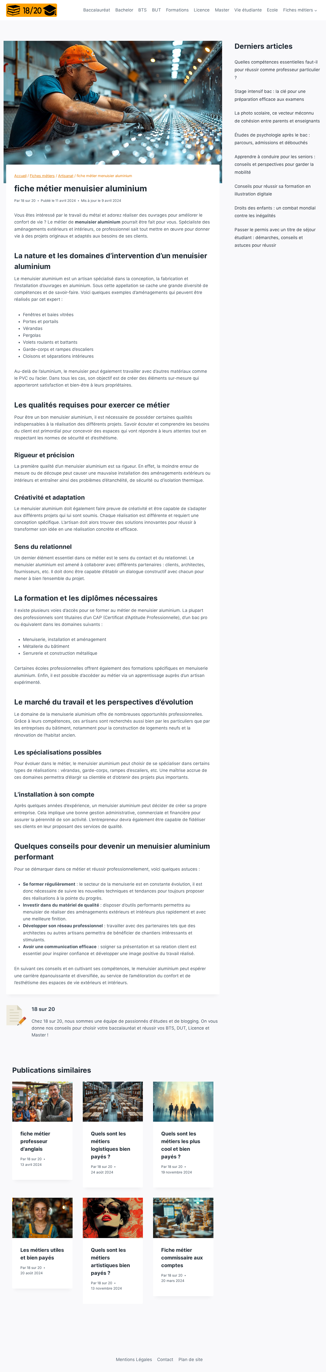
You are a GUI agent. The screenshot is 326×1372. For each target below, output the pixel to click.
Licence (202, 10)
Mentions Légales (134, 1359)
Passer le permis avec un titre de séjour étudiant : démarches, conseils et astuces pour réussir (275, 237)
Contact (165, 1359)
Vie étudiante (248, 10)
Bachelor (124, 10)
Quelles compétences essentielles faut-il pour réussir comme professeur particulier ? (277, 69)
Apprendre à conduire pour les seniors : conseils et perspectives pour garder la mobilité (275, 164)
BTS (142, 10)
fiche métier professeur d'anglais (35, 1141)
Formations (177, 10)
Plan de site (191, 1359)
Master (222, 10)
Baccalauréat (96, 10)
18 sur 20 (28, 201)
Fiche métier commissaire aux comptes (182, 1257)
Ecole (272, 10)
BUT (156, 10)
